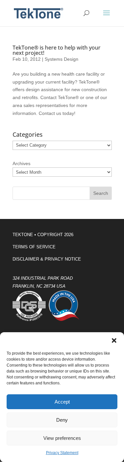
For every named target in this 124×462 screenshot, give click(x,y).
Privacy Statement (62, 452)
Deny (62, 420)
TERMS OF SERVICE (34, 246)
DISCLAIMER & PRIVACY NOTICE (47, 259)
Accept (62, 402)
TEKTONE (23, 234)
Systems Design (61, 59)
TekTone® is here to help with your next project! (57, 50)
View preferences (62, 438)
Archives (21, 163)
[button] (114, 340)
